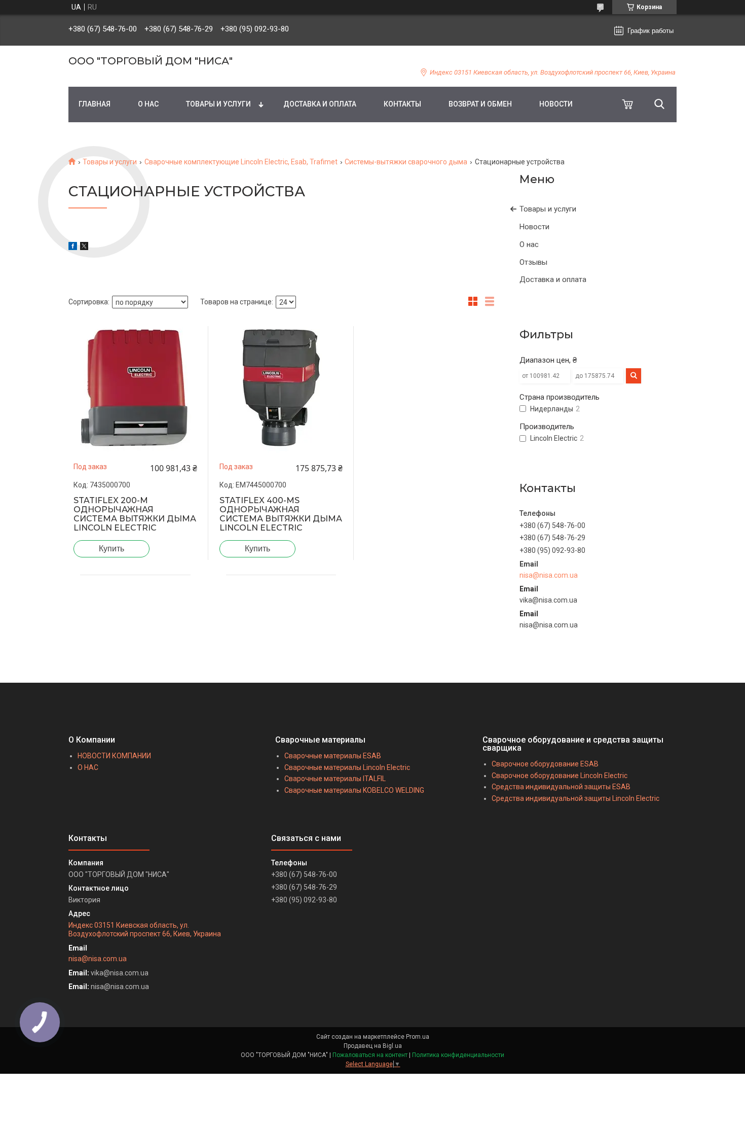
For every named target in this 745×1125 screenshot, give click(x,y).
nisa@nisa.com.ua (548, 575)
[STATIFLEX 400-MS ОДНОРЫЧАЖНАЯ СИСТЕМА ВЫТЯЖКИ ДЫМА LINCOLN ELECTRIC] (281, 388)
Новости (534, 226)
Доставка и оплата (552, 279)
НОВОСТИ (556, 104)
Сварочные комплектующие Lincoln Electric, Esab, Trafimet (241, 162)
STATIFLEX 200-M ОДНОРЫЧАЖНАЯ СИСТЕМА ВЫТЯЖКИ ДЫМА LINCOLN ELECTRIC (134, 514)
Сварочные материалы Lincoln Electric (347, 767)
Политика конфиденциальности (458, 1055)
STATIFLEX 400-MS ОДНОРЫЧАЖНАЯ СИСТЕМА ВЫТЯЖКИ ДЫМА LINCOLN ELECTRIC (280, 514)
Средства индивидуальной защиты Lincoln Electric (575, 798)
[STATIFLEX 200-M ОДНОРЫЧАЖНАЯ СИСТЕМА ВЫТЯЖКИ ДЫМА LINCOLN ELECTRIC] (135, 388)
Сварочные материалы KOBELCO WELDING (354, 790)
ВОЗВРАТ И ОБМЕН (480, 104)
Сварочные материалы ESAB (332, 756)
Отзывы (533, 262)
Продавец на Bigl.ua (373, 1045)
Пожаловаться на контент (369, 1055)
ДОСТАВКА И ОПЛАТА (319, 104)
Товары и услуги (110, 162)
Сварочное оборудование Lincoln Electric (559, 775)
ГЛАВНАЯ (94, 104)
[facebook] (72, 247)
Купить (111, 548)
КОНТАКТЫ (402, 104)
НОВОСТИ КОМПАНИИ (114, 756)
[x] (84, 247)
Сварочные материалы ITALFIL (335, 779)
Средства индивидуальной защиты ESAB (561, 787)
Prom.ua (417, 1036)
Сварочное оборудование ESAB (545, 764)
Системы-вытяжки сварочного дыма (406, 162)
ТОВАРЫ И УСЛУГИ (218, 104)
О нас (529, 244)
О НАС (148, 104)
